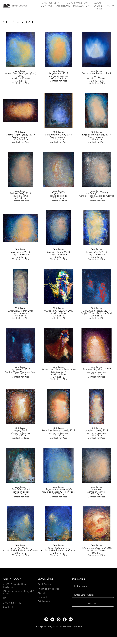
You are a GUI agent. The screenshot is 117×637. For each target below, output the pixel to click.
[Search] (108, 6)
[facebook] (65, 619)
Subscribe (93, 604)
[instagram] (58, 619)
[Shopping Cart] (113, 6)
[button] (51, 3)
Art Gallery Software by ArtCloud (67, 626)
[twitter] (52, 619)
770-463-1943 (12, 602)
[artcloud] (46, 619)
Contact (8, 607)
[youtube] (71, 619)
